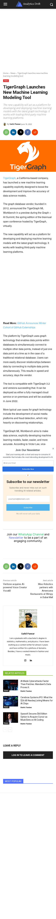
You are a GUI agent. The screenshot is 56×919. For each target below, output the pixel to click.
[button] (27, 450)
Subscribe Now (28, 469)
